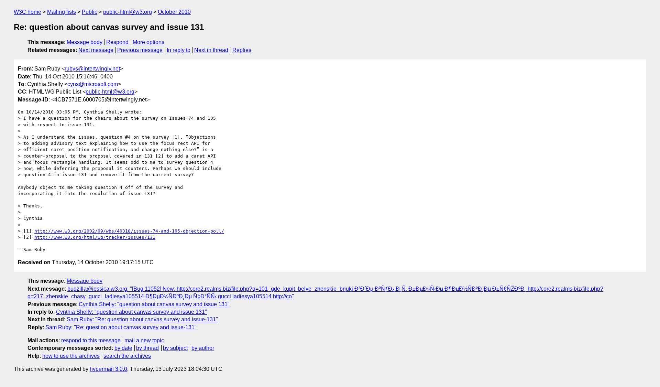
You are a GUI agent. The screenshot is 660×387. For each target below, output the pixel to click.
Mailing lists (61, 12)
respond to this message (91, 340)
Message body (84, 42)
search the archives (127, 356)
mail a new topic (144, 340)
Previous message (140, 50)
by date (123, 348)
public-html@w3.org (127, 12)
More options (148, 42)
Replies (241, 50)
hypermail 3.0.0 (108, 369)
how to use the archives (71, 356)
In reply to (178, 50)
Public (89, 12)
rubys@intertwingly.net (92, 69)
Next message (95, 50)
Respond (117, 42)
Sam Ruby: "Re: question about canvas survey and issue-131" (142, 319)
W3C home (27, 12)
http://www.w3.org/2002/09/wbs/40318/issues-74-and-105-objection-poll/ (129, 231)
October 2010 (174, 12)
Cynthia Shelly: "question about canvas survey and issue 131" (154, 304)
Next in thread (211, 50)
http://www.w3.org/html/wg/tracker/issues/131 (94, 237)
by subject (175, 348)
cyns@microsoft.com (92, 84)
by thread (147, 348)
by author (202, 348)
